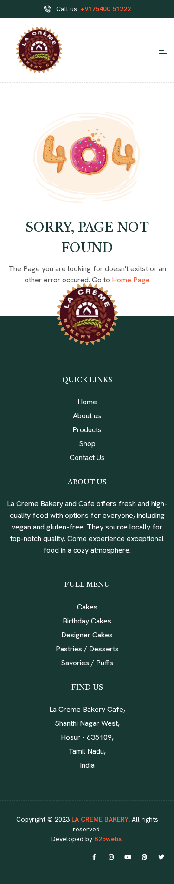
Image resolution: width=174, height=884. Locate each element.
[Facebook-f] (94, 857)
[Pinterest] (144, 857)
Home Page (131, 280)
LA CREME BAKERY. (100, 819)
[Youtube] (128, 857)
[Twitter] (161, 857)
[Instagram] (111, 857)
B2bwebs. (107, 839)
